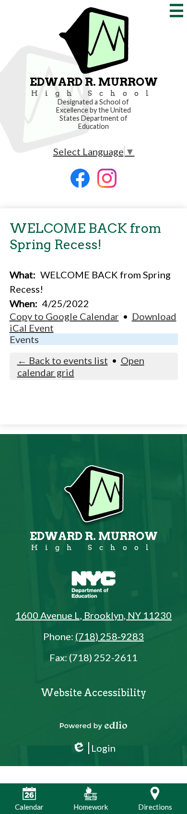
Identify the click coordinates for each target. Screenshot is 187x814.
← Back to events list (62, 360)
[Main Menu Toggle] (176, 10)
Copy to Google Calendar (64, 316)
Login (94, 748)
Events (24, 339)
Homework (90, 807)
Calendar (29, 807)
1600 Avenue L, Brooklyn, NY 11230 (93, 615)
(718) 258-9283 (109, 636)
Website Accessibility (93, 693)
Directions (155, 807)
